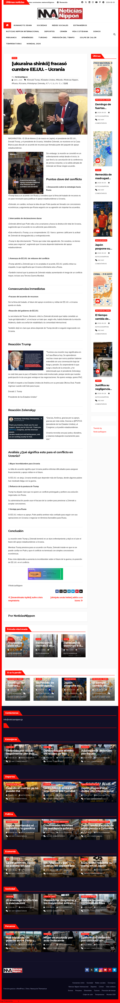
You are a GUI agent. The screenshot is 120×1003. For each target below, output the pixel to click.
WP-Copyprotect (25, 1001)
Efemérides (27, 37)
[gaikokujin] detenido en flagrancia (96, 939)
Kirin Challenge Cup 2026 (52, 784)
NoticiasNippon (21, 77)
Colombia (47, 821)
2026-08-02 (87, 795)
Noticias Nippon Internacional (22, 31)
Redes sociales (60, 25)
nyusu (14, 58)
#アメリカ (50, 83)
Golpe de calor (88, 37)
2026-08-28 (102, 393)
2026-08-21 (12, 870)
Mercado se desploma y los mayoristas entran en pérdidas (22, 903)
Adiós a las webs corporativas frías (55, 901)
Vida (83, 896)
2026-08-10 (12, 945)
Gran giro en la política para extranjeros (96, 827)
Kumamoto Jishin (23, 25)
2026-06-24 (50, 945)
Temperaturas (14, 44)
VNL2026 (84, 784)
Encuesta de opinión (51, 896)
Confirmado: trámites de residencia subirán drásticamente (20, 828)
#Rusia (15, 83)
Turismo (42, 37)
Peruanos (11, 37)
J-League (10, 784)
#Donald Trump (33, 80)
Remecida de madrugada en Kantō (103, 178)
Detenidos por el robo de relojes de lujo (21, 752)
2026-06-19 (87, 945)
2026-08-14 (87, 832)
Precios (47, 859)
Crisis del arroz (12, 896)
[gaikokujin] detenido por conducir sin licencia (58, 940)
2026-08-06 (12, 795)
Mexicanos (85, 747)
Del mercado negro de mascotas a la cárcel (96, 752)
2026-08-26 (12, 907)
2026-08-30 (102, 112)
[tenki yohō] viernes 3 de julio (44, 645)
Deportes (49, 31)
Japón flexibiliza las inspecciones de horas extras (96, 865)
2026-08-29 (102, 253)
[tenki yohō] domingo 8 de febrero (73, 645)
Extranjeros (80, 25)
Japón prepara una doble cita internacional (59, 789)
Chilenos (10, 747)
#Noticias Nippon (71, 80)
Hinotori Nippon (101, 240)
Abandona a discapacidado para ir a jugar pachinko (96, 903)
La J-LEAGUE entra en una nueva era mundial (22, 789)
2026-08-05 (50, 795)
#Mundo (59, 80)
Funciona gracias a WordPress (14, 989)
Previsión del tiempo (63, 37)
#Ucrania (22, 83)
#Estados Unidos (48, 80)
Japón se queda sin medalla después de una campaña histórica (96, 791)
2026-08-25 (12, 832)
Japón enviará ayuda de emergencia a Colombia (59, 827)
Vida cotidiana (80, 31)
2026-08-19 (87, 870)
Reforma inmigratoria (23, 821)
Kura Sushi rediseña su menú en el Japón (59, 864)
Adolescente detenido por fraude (58, 752)
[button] (114, 34)
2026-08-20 (87, 758)
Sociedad (42, 25)
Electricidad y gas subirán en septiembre (21, 864)
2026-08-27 (12, 758)
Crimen (63, 31)
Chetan (15, 1001)
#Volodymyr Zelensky (36, 83)
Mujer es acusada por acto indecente (20, 939)
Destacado (10, 821)
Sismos (97, 31)
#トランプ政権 (62, 83)
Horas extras (86, 859)
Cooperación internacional (61, 821)
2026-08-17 (50, 832)
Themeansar (42, 989)
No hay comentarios (17, 697)
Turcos (98, 380)
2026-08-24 (87, 907)
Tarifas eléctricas (13, 859)
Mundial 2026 (34, 44)
